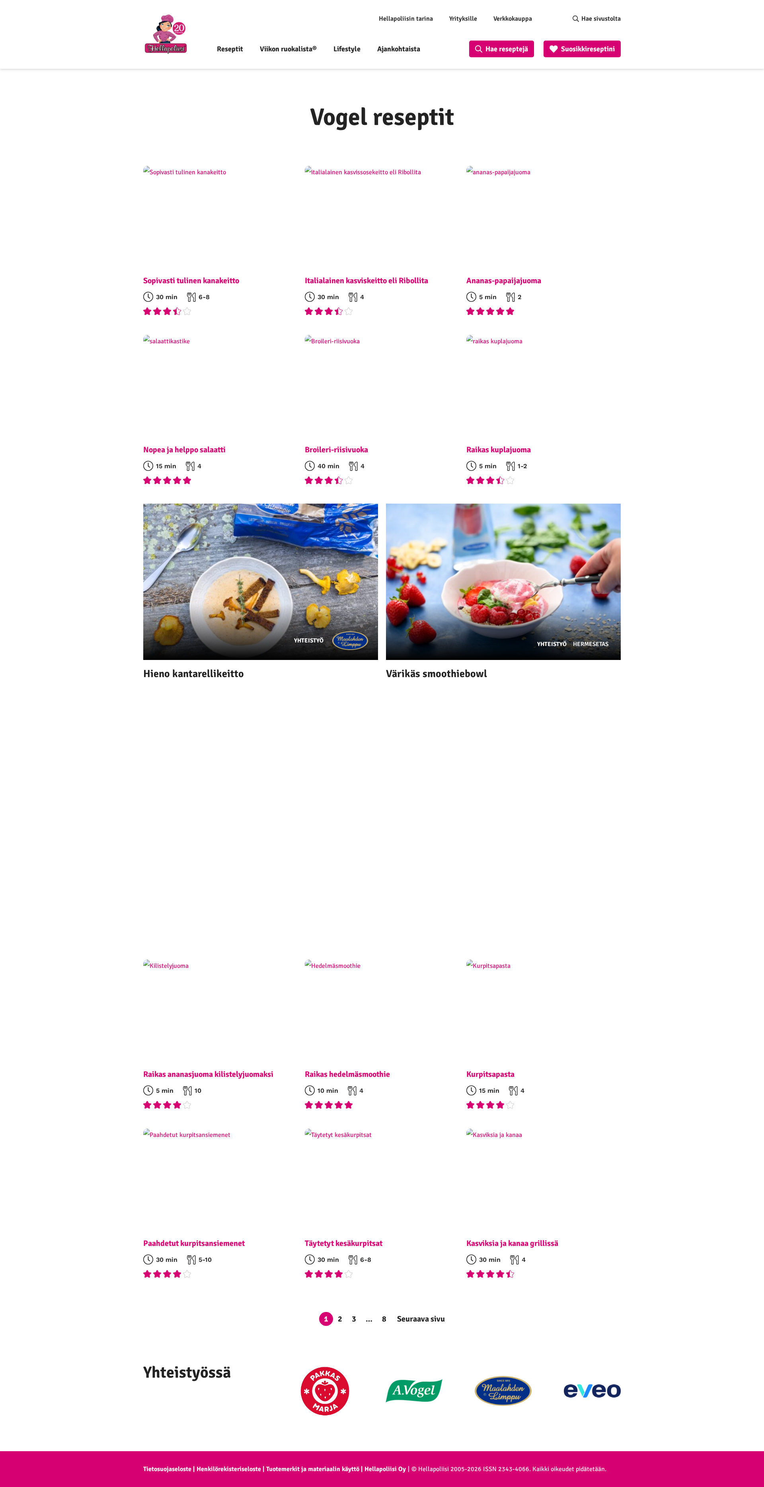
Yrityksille (463, 19)
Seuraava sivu (421, 1319)
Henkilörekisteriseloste (229, 1469)
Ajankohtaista (398, 49)
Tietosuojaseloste (167, 1469)
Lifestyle (347, 49)
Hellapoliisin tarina (406, 19)
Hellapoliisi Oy (385, 1469)
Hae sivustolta (601, 19)
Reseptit (230, 49)
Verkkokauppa (512, 19)
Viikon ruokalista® (288, 49)
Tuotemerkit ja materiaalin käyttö (312, 1469)
